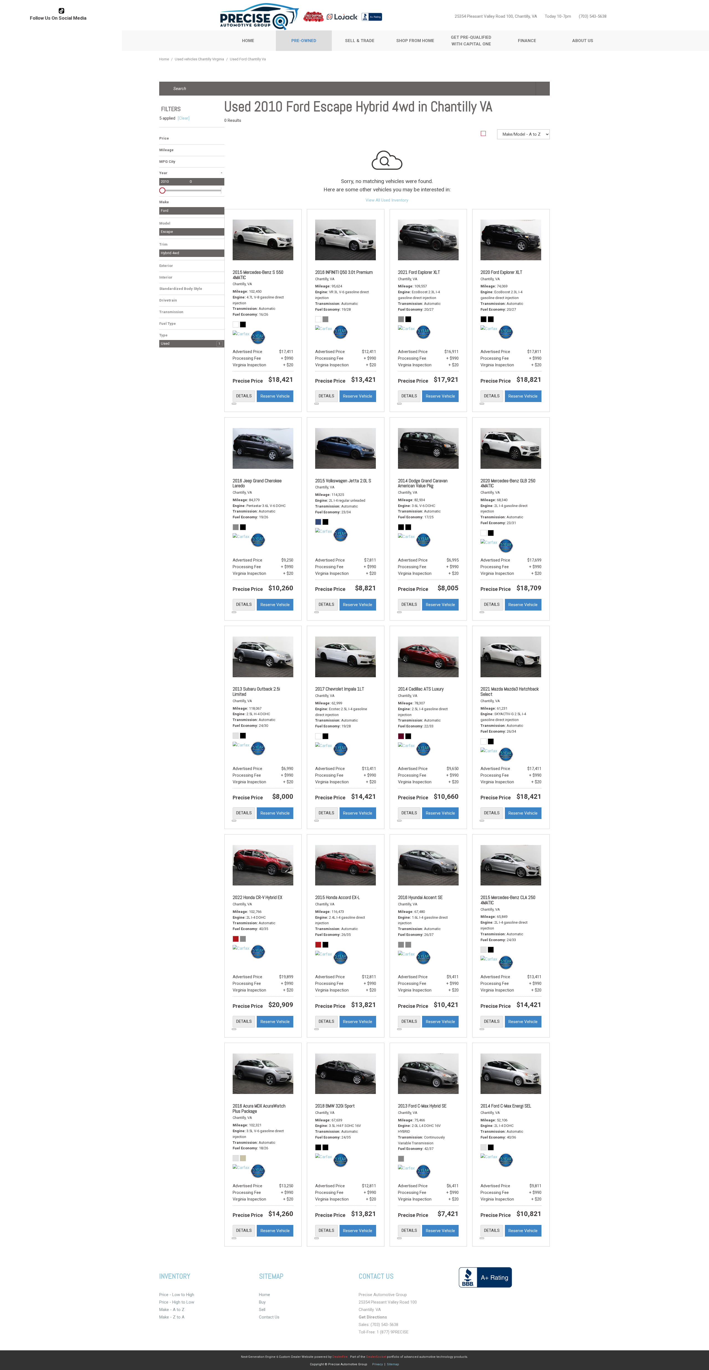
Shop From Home (415, 40)
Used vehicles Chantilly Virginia (200, 59)
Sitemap (393, 1364)
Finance (527, 40)
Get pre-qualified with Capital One (471, 41)
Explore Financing (234, 404)
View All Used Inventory (387, 200)
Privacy (377, 1364)
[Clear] (183, 118)
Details (244, 395)
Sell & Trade (359, 40)
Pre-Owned (303, 40)
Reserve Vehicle (275, 396)
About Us (582, 40)
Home (248, 40)
